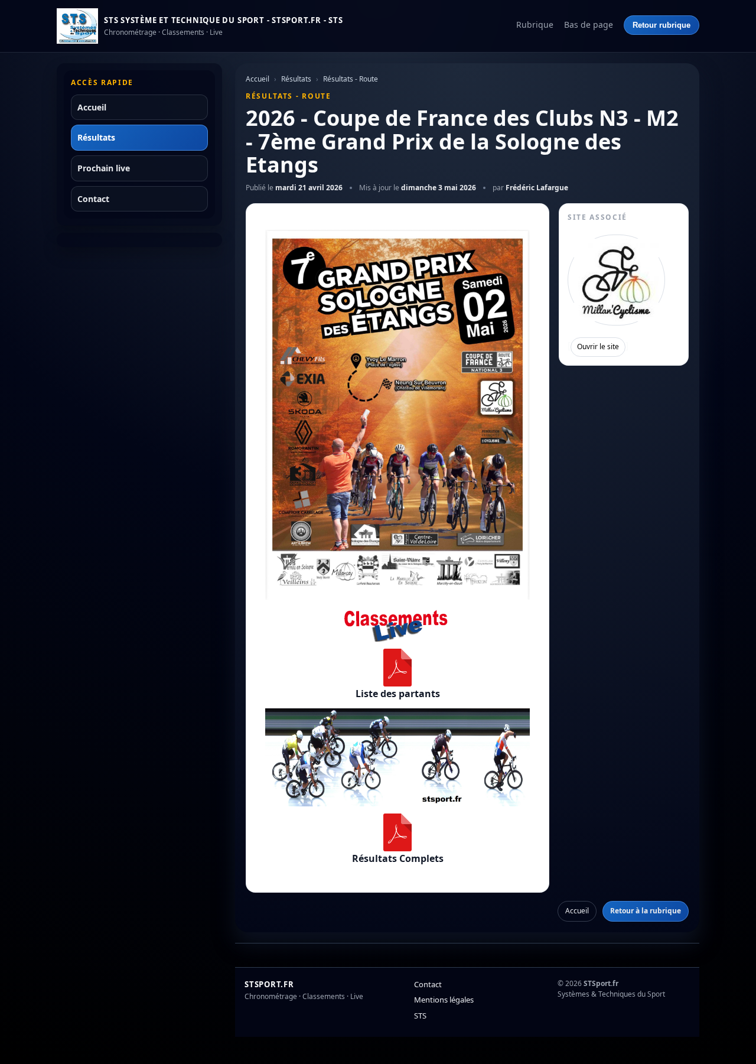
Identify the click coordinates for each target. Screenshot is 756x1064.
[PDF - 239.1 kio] (397, 667)
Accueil (91, 107)
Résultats (96, 137)
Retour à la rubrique (645, 911)
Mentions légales (444, 999)
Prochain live (103, 168)
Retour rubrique (661, 25)
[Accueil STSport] (77, 26)
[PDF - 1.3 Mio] (397, 832)
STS (420, 1015)
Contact (93, 198)
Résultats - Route (350, 79)
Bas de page (588, 24)
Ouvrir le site (598, 346)
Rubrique (534, 24)
